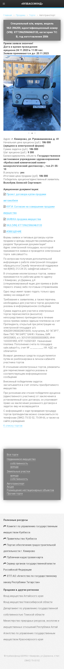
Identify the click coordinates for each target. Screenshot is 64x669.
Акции (10, 486)
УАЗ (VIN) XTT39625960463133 (24, 225)
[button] (57, 58)
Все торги (12, 454)
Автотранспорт (15, 483)
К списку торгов (12, 425)
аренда (14, 466)
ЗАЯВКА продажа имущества (23, 219)
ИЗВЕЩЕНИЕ (14, 231)
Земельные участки (18, 471)
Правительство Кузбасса (22, 538)
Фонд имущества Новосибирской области (27, 602)
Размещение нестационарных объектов (30, 490)
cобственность (19, 463)
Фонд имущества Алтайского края (23, 595)
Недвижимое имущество (21, 459)
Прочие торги (15, 493)
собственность (19, 479)
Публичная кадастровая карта (25, 557)
